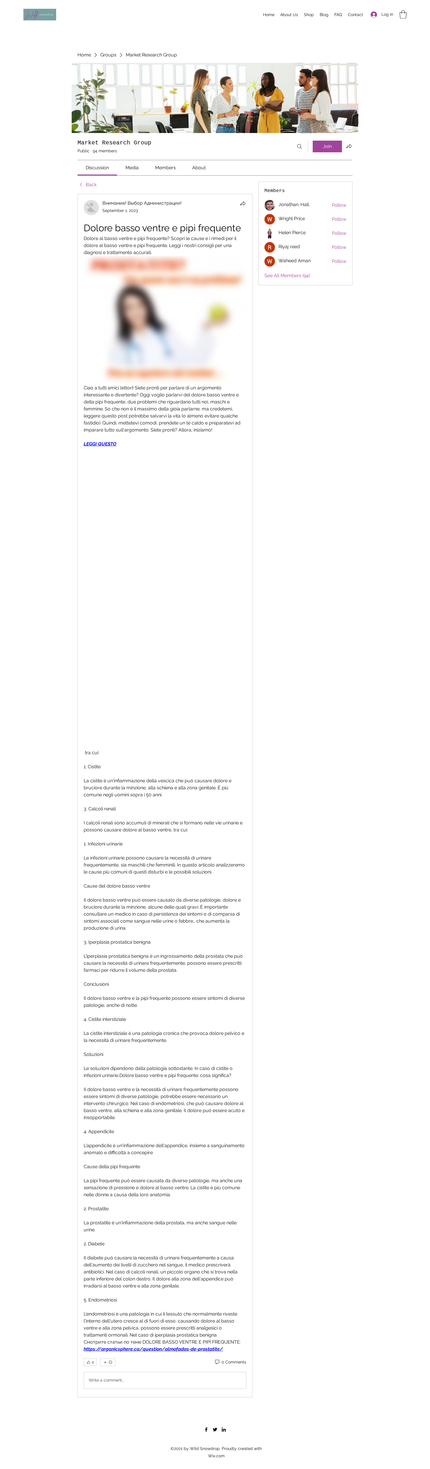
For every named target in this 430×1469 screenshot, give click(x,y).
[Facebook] (206, 1429)
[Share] (242, 203)
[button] (403, 14)
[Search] (299, 146)
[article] (165, 795)
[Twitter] (215, 1429)
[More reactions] (108, 1362)
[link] (97, 167)
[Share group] (348, 146)
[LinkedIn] (224, 1429)
